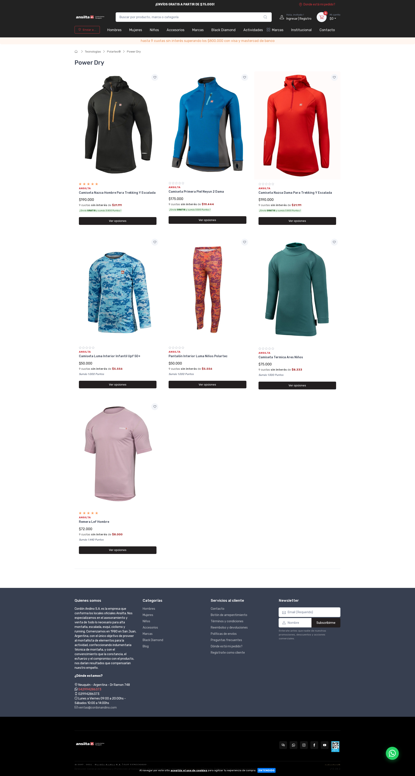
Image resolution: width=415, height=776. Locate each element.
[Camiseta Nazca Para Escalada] (118, 125)
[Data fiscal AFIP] (335, 746)
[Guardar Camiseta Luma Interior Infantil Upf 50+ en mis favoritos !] (154, 242)
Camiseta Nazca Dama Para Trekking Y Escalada (295, 193)
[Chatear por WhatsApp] (392, 753)
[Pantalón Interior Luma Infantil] (207, 289)
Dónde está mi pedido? (227, 646)
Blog (146, 646)
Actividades (253, 30)
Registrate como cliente (228, 652)
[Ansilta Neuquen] (91, 17)
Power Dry (134, 51)
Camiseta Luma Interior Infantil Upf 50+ (109, 356)
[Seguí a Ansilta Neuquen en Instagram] (304, 745)
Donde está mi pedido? (319, 4)
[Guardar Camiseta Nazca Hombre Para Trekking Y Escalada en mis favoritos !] (154, 77)
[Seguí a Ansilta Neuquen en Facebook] (314, 745)
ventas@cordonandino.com (97, 707)
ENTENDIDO (266, 770)
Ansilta (85, 188)
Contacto (327, 30)
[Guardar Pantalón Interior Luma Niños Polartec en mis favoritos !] (244, 242)
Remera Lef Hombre (94, 522)
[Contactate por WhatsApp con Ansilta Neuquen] (293, 745)
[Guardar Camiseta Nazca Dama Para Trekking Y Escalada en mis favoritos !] (334, 77)
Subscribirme (325, 623)
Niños (154, 30)
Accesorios (175, 30)
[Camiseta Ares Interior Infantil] (297, 290)
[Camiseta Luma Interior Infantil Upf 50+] (118, 289)
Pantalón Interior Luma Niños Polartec (198, 356)
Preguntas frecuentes (226, 640)
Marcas (198, 30)
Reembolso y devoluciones (229, 627)
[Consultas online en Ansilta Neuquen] (283, 745)
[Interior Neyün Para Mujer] (207, 124)
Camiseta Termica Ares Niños (281, 357)
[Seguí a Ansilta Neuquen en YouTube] (325, 745)
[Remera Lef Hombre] (118, 455)
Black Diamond (223, 30)
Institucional (301, 30)
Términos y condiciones (227, 621)
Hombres (114, 30)
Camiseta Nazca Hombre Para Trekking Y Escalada (117, 193)
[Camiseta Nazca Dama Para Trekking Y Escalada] (297, 125)
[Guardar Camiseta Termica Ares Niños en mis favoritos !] (334, 242)
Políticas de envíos (224, 634)
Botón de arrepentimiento (229, 615)
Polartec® (114, 51)
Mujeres (135, 30)
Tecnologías (93, 51)
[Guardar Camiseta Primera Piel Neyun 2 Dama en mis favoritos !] (244, 77)
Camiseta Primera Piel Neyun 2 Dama (196, 192)
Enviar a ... (89, 29)
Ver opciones (117, 220)
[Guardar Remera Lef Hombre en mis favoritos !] (154, 406)
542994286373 (89, 689)
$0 (335, 17)
